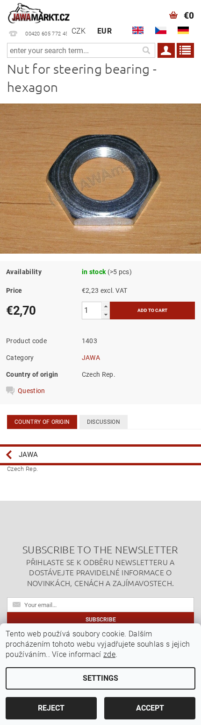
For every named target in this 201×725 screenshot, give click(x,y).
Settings (100, 678)
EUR (104, 31)
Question (31, 390)
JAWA (91, 357)
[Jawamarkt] (39, 12)
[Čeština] (160, 30)
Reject (51, 708)
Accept (150, 708)
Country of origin (42, 422)
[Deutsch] (183, 30)
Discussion (103, 422)
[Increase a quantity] (105, 306)
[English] (138, 30)
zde (109, 654)
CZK (79, 31)
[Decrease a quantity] (105, 314)
